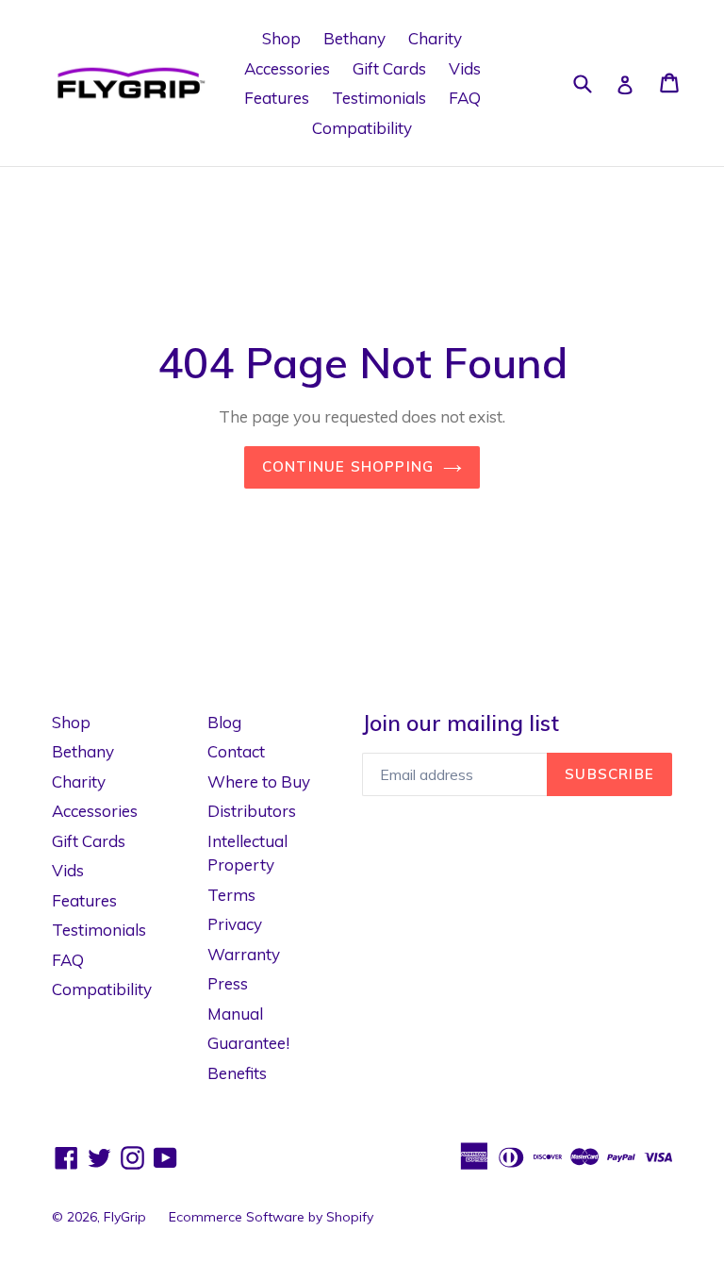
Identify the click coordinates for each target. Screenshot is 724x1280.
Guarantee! (248, 1043)
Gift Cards (389, 68)
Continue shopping (348, 466)
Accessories (287, 68)
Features (276, 98)
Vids (465, 68)
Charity (435, 38)
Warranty (243, 954)
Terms (231, 895)
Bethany (354, 38)
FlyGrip (125, 1216)
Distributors (251, 811)
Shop (281, 38)
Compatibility (362, 128)
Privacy (234, 924)
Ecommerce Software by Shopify (271, 1216)
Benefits (237, 1073)
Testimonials (379, 98)
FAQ (465, 98)
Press (227, 983)
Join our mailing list (460, 723)
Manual (235, 1013)
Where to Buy (258, 781)
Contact (236, 751)
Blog (224, 722)
